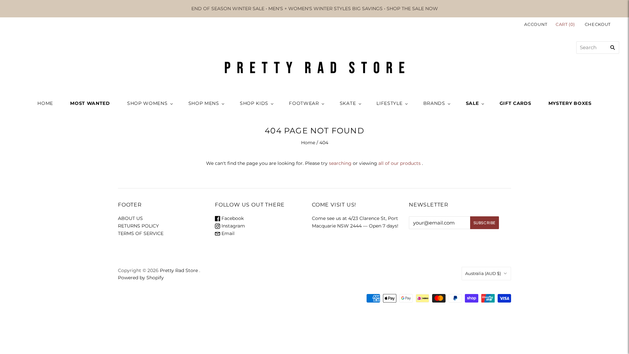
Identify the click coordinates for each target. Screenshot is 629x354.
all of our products (399, 163)
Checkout (598, 24)
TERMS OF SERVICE (140, 233)
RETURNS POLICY (138, 226)
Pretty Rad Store (179, 270)
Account (535, 24)
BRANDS (434, 103)
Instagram (232, 226)
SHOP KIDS (254, 103)
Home (308, 143)
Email (227, 233)
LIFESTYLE (389, 103)
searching (340, 163)
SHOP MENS (203, 103)
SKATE (348, 103)
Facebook (232, 218)
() (566, 24)
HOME (45, 103)
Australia (483, 273)
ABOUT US (130, 218)
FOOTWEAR (304, 103)
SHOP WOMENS (147, 103)
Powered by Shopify (141, 278)
